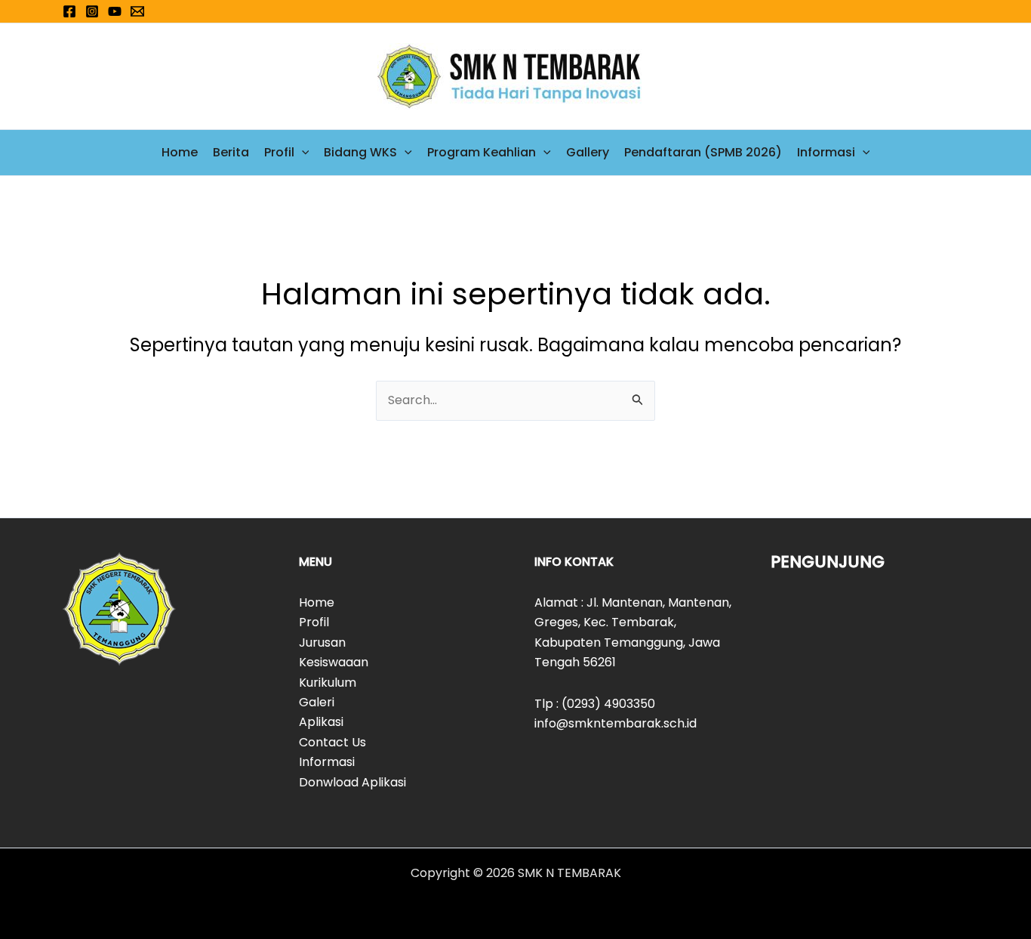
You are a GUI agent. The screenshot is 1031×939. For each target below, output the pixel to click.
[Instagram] (92, 11)
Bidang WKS (360, 152)
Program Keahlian (481, 152)
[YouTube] (115, 11)
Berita (231, 152)
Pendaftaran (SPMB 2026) (703, 152)
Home (180, 152)
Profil (279, 152)
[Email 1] (137, 11)
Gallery (587, 152)
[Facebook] (69, 11)
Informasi (826, 152)
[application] (301, 152)
